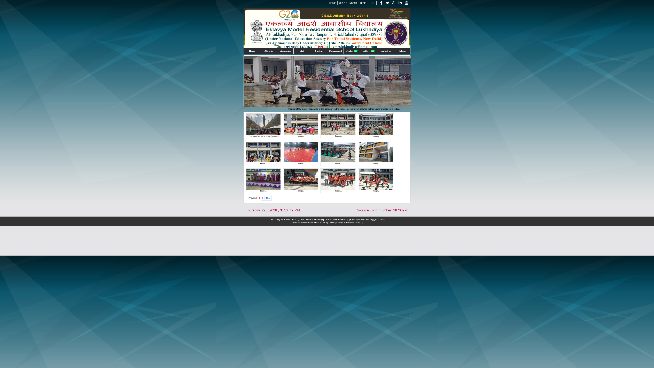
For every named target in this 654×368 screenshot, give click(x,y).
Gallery (366, 51)
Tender (349, 51)
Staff (302, 51)
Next (268, 198)
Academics (285, 51)
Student (318, 51)
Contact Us (385, 51)
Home (252, 51)
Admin (402, 51)
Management (335, 51)
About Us (268, 51)
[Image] (301, 124)
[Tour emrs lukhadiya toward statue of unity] (263, 124)
